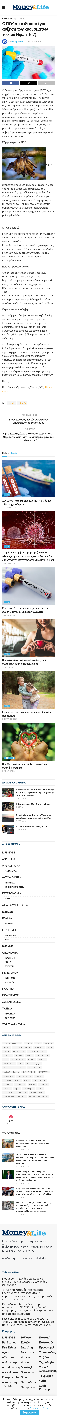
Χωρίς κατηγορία (13, 1024)
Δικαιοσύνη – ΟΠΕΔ (15, 905)
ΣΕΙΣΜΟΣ (7, 1084)
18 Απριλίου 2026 (10, 719)
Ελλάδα (7, 918)
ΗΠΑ (5, 1060)
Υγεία (22, 18)
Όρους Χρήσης (39, 1408)
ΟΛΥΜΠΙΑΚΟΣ (29, 1072)
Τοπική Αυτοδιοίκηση (15, 887)
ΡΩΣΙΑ (27, 1080)
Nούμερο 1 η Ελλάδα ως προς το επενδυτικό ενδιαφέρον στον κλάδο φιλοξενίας (32, 1143)
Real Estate (10, 958)
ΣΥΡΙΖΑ (32, 1084)
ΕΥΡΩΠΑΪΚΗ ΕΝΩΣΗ (36, 1051)
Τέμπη (17, 1088)
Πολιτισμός (10, 995)
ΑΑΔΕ (38, 1043)
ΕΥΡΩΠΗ (7, 1055)
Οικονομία (9, 952)
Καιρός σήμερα (34, 1064)
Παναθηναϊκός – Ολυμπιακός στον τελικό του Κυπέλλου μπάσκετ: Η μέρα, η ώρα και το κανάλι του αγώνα (35, 792)
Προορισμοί (10, 1014)
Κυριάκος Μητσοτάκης (14, 1068)
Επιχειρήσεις (42, 1055)
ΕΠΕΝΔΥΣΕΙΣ (18, 1051)
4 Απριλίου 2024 (35, 41)
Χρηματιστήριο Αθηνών (14, 1097)
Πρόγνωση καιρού (12, 1080)
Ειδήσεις (7, 911)
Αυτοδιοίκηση (11, 877)
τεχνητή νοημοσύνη (38, 1097)
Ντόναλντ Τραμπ (11, 1072)
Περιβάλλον (10, 972)
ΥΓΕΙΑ (40, 1088)
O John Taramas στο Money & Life (31, 826)
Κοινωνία (9, 923)
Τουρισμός (10, 1018)
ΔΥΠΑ (50, 1047)
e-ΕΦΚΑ (28, 1043)
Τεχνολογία (10, 935)
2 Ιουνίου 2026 (9, 563)
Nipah (12, 403)
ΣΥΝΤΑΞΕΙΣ (20, 1084)
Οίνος (8, 898)
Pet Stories (10, 978)
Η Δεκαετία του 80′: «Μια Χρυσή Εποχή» (34, 803)
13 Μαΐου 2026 (9, 615)
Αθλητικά (8, 859)
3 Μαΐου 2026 (9, 667)
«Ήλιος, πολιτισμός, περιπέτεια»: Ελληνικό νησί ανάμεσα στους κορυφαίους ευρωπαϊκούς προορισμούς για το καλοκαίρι (35, 1159)
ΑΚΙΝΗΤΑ (48, 1043)
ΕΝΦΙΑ (6, 1051)
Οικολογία (9, 982)
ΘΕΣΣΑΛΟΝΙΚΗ (18, 1060)
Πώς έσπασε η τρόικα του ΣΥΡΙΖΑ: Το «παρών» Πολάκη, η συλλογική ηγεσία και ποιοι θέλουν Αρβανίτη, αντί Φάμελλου (34, 1191)
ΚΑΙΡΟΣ (42, 1060)
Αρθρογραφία (11, 865)
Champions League (12, 1043)
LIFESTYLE (8, 852)
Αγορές (8, 962)
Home (4, 18)
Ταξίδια (7, 1008)
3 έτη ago (21, 830)
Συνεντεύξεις (11, 1001)
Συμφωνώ (29, 1412)
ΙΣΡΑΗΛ (31, 1060)
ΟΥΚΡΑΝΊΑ (43, 1072)
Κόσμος (7, 946)
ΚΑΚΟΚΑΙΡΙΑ (9, 1064)
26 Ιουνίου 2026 (10, 508)
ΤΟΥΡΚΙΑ (43, 1084)
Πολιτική (8, 988)
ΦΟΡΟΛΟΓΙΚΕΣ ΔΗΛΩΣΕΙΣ (15, 1092)
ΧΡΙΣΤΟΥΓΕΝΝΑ (37, 1092)
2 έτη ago (21, 799)
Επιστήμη (14, 18)
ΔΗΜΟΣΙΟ (39, 1047)
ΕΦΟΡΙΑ (18, 1055)
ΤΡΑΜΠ (7, 1088)
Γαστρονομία (11, 893)
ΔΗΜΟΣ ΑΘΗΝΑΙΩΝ (22, 1047)
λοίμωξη (22, 403)
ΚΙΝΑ (21, 1064)
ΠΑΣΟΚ (39, 1076)
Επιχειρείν (9, 966)
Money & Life (17, 41)
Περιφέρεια (10, 883)
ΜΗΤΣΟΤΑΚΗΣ (34, 1068)
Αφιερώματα (11, 871)
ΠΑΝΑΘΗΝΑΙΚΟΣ (24, 1076)
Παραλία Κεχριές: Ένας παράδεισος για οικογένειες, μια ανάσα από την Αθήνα (33, 816)
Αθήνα (6, 1047)
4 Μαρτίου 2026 (9, 771)
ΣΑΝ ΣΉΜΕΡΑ (39, 1080)
